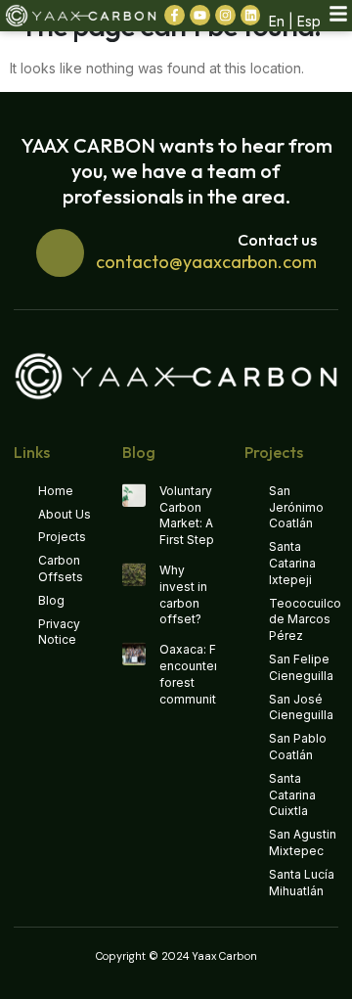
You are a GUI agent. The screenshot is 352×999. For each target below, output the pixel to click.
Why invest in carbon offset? (183, 594)
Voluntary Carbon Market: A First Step (186, 515)
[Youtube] (200, 15)
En (277, 21)
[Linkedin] (251, 15)
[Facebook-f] (174, 15)
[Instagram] (225, 15)
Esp (309, 21)
